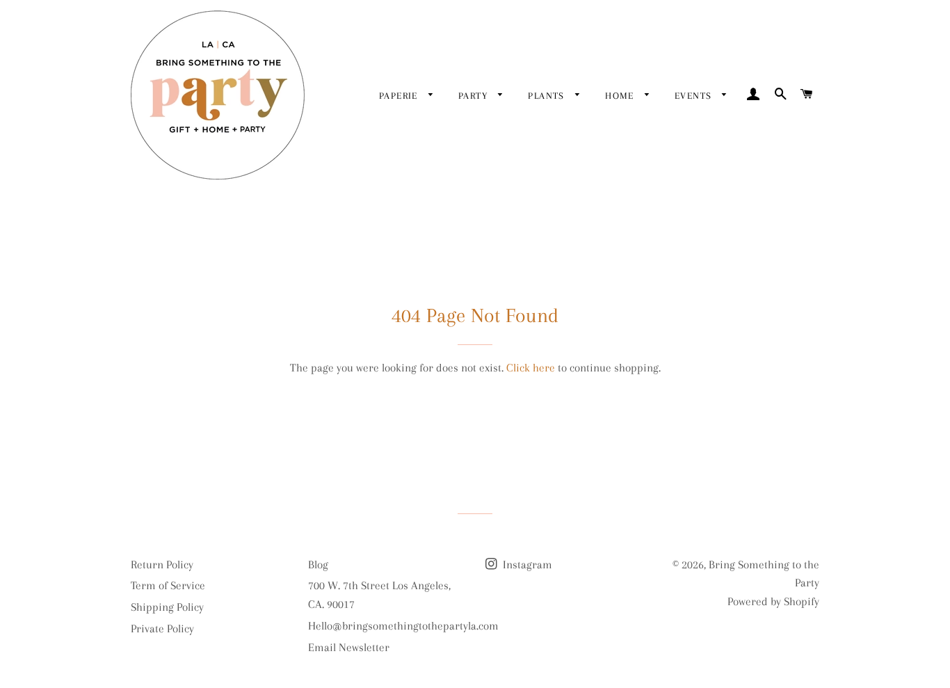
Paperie (400, 95)
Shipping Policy (167, 607)
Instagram (526, 564)
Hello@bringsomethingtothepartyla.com (403, 625)
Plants (548, 95)
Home (621, 95)
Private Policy (162, 628)
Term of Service (168, 585)
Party (474, 95)
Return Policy (162, 564)
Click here (530, 367)
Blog (318, 564)
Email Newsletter (348, 647)
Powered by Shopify (773, 601)
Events (695, 95)
